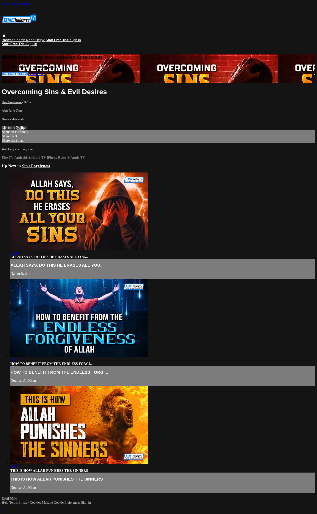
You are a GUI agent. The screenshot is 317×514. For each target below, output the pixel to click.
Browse (8, 40)
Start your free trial (15, 74)
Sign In (31, 44)
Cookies (36, 502)
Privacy (24, 502)
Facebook (9, 128)
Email (23, 128)
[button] (4, 36)
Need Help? (35, 40)
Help (5, 502)
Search (20, 40)
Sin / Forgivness (12, 102)
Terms (14, 502)
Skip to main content (16, 3)
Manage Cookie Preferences (61, 502)
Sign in (75, 40)
